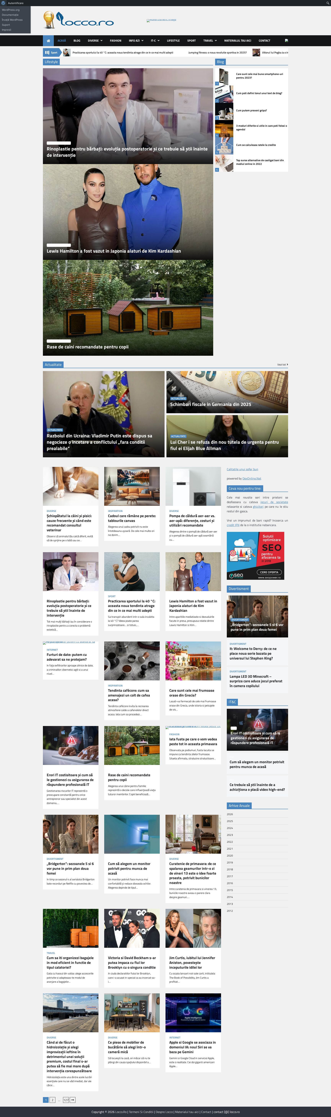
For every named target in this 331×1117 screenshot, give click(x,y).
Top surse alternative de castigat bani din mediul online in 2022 (260, 162)
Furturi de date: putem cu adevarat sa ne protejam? (67, 657)
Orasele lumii (177, 685)
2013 (230, 904)
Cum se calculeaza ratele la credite (256, 145)
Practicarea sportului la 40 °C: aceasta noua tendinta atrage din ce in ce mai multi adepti (123, 52)
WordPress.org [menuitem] (11, 9)
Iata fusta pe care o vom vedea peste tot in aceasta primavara (193, 741)
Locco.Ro (121, 1112)
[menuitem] (3, 3)
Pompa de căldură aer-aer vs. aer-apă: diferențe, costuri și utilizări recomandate (192, 520)
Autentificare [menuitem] (16, 3)
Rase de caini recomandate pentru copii (88, 347)
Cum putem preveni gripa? (251, 110)
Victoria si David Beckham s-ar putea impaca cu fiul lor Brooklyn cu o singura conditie (132, 962)
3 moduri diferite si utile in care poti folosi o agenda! (261, 127)
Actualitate (55, 430)
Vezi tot (281, 364)
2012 (230, 910)
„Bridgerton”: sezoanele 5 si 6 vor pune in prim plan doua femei (70, 868)
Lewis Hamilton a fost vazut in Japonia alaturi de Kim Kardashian (114, 251)
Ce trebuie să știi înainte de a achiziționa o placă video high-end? (257, 787)
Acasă (62, 40)
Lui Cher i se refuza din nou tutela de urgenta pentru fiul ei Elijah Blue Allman (224, 445)
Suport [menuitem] (6, 24)
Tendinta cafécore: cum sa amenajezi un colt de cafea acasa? (129, 695)
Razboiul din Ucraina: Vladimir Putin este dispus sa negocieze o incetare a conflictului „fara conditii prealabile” (99, 442)
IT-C (153, 40)
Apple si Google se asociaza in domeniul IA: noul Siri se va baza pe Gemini (192, 1047)
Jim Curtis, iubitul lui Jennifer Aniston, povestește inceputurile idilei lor (192, 962)
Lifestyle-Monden (59, 143)
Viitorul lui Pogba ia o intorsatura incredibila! (287, 52)
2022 (230, 841)
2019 (230, 862)
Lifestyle (173, 40)
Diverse (93, 40)
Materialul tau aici (237, 40)
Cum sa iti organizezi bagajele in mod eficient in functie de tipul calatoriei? (70, 962)
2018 (230, 869)
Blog (77, 40)
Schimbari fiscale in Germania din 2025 (210, 404)
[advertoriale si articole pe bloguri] (255, 578)
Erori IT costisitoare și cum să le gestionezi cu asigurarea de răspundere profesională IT (70, 780)
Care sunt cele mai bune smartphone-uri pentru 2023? (259, 75)
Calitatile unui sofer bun (242, 469)
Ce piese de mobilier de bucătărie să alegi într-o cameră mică (127, 1047)
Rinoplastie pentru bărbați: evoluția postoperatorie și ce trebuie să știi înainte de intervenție (127, 152)
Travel (208, 40)
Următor (72, 1100)
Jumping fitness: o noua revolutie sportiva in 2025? (217, 52)
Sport (191, 40)
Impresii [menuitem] (6, 29)
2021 (230, 848)
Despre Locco (164, 1112)
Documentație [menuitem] (10, 14)
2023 (230, 835)
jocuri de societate (274, 502)
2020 (230, 855)
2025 (230, 821)
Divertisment (55, 858)
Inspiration (115, 511)
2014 (230, 897)
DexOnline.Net (252, 478)
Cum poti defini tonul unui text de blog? (259, 93)
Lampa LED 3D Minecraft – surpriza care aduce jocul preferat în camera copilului (256, 681)
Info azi (134, 40)
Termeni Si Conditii (141, 1112)
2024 (230, 828)
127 (66, 1100)
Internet (52, 649)
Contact (264, 40)
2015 (230, 890)
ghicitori (258, 506)
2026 (230, 814)
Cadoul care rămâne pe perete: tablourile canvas (132, 518)
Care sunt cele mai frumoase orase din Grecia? (191, 693)
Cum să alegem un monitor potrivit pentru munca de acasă (129, 868)
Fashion (115, 40)
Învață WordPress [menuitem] (12, 19)
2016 (230, 883)
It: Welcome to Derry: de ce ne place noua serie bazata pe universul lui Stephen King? (253, 653)
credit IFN (233, 525)
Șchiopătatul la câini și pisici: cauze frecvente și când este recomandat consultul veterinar (69, 522)
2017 (230, 876)
